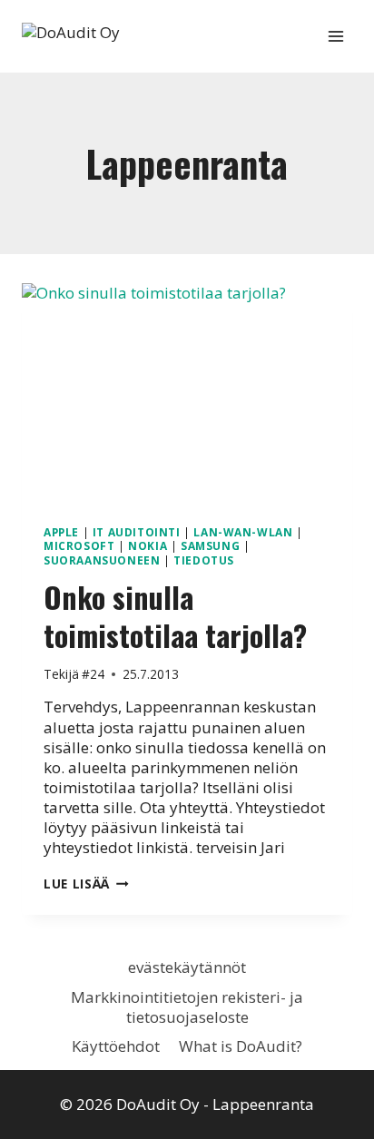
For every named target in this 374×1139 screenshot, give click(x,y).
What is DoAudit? (240, 1046)
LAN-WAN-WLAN (242, 532)
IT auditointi (137, 532)
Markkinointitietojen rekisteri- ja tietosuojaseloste (187, 1007)
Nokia (147, 545)
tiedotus (203, 560)
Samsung (210, 545)
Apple (61, 532)
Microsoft (79, 545)
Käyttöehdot (116, 1046)
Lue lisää (86, 883)
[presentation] (187, 393)
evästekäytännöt (187, 967)
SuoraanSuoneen (102, 560)
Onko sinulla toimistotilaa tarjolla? (175, 615)
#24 (93, 673)
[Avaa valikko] (335, 36)
